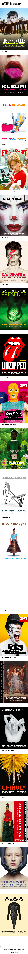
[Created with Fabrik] (0, 947)
